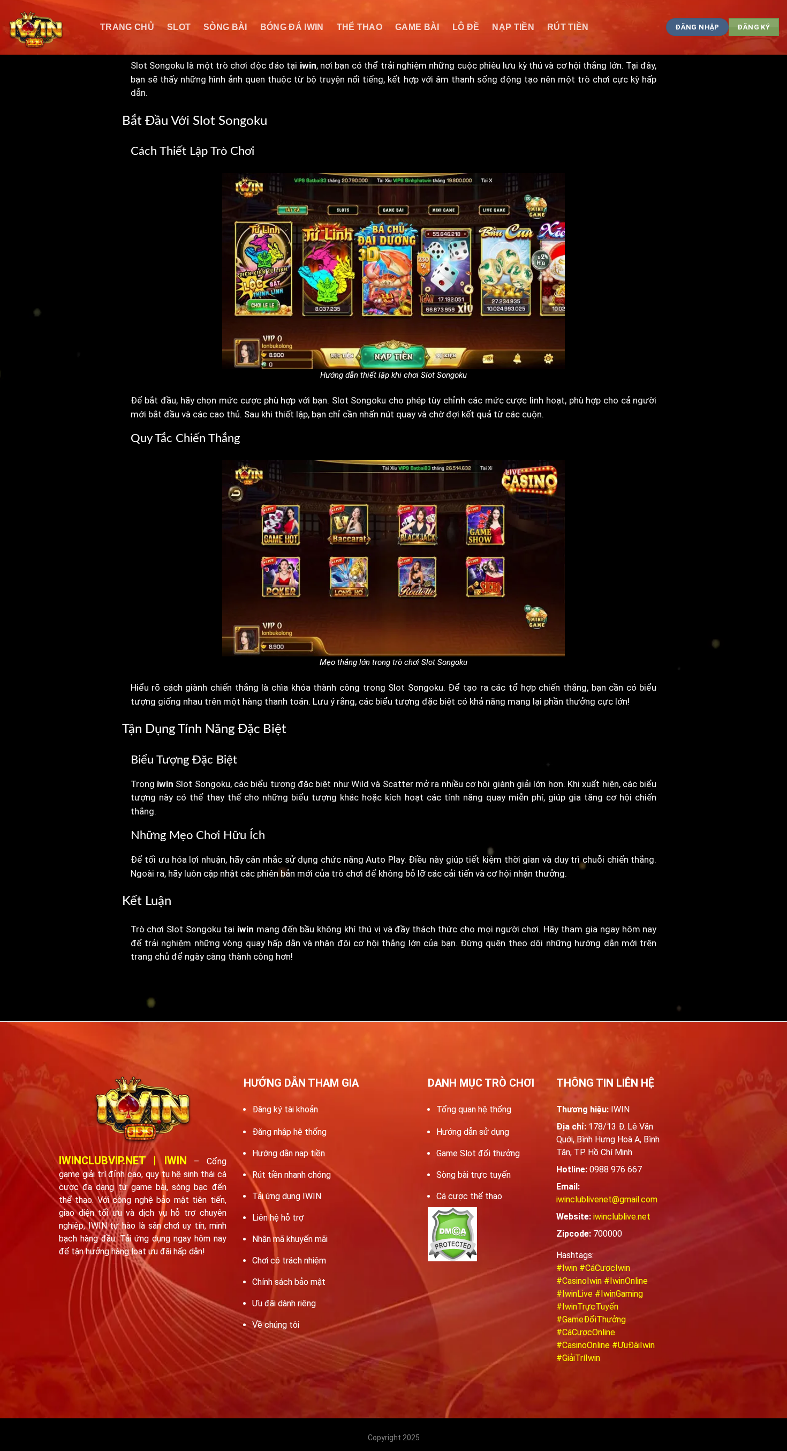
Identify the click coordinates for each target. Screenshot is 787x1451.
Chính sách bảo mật (289, 1282)
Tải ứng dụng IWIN (286, 1196)
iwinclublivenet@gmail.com (606, 1199)
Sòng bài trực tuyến (473, 1175)
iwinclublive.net (621, 1216)
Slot (179, 27)
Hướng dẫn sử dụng (472, 1132)
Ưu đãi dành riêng (284, 1303)
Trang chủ (127, 27)
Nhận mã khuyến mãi (290, 1239)
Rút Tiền (568, 27)
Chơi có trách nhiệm (289, 1260)
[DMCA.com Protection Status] (452, 1234)
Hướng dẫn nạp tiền (288, 1153)
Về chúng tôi (275, 1325)
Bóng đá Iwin (292, 27)
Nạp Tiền (513, 27)
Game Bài (417, 27)
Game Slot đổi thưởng (478, 1153)
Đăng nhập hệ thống (289, 1132)
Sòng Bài (225, 27)
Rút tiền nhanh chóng (291, 1175)
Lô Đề (466, 27)
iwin (165, 784)
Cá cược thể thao (469, 1196)
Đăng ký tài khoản (285, 1109)
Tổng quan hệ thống (473, 1109)
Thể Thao (360, 27)
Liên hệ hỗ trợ (278, 1218)
